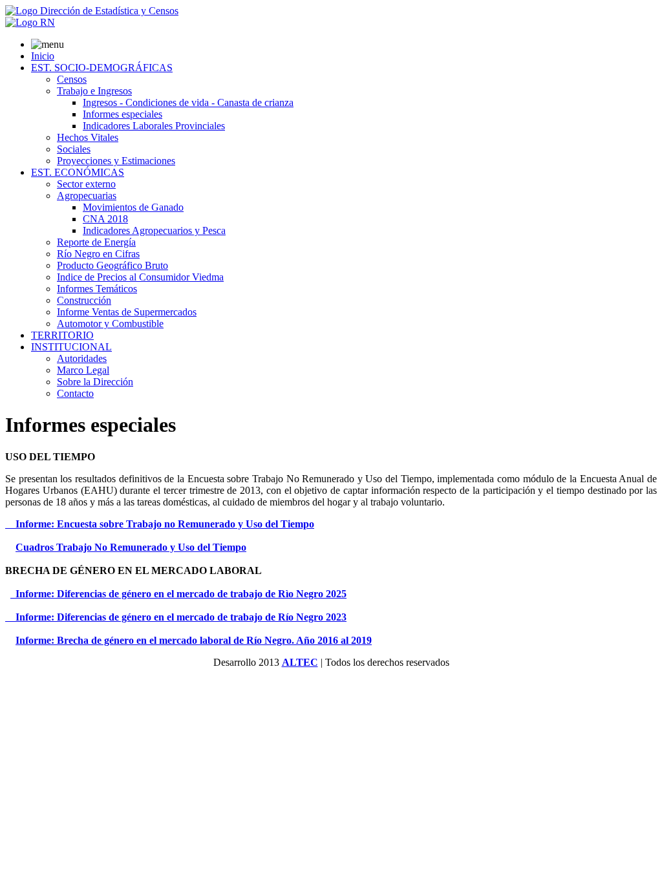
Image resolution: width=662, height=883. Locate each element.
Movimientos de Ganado (133, 207)
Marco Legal (83, 370)
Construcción (84, 300)
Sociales (74, 149)
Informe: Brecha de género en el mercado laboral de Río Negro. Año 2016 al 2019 (194, 640)
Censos (72, 79)
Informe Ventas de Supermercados (127, 311)
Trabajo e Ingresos (94, 90)
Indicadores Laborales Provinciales (154, 125)
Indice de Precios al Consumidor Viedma (140, 276)
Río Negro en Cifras (98, 253)
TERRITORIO (62, 335)
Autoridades (82, 358)
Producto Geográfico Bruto (112, 265)
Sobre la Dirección (95, 381)
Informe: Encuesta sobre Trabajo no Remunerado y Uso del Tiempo (159, 523)
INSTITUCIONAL (71, 346)
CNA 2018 (105, 218)
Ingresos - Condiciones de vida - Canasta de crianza (188, 102)
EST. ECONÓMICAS (77, 172)
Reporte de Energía (96, 242)
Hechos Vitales (87, 137)
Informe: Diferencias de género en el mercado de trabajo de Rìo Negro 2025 (178, 593)
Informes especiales (122, 114)
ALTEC (300, 662)
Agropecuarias (86, 195)
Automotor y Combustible (110, 323)
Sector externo (86, 183)
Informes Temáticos (97, 288)
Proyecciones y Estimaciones (116, 160)
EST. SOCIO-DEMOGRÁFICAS (102, 67)
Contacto (75, 393)
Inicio (42, 55)
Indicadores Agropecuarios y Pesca (154, 230)
